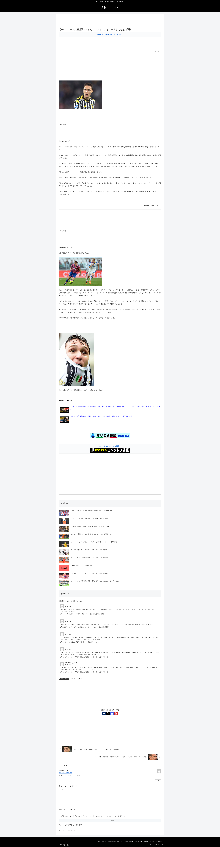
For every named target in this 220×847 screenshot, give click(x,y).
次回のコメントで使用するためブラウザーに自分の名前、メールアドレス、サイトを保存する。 (94, 816)
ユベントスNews (65, 678)
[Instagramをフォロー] (112, 713)
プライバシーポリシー (156, 841)
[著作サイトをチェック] (104, 713)
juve (81, 678)
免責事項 (146, 841)
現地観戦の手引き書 (113, 841)
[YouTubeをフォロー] (116, 713)
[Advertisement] (110, 21)
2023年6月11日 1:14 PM (65, 773)
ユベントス (74, 678)
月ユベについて (102, 841)
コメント (63, 789)
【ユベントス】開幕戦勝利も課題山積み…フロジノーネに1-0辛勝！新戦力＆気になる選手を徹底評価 (101, 416)
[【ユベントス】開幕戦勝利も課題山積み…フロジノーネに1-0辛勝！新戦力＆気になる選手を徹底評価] (64, 419)
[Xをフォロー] (108, 713)
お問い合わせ (138, 841)
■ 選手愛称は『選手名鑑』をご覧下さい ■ (110, 34)
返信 (159, 780)
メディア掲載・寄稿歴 (127, 841)
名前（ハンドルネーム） (67, 809)
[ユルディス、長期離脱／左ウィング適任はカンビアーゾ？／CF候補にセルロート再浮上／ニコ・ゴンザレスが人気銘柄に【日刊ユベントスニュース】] (64, 410)
